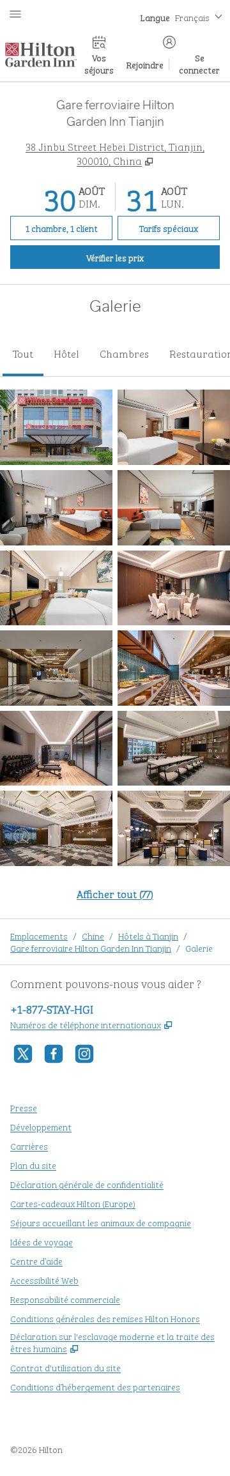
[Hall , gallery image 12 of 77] (174, 828)
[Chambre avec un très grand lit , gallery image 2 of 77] (174, 427)
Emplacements (39, 935)
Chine (93, 935)
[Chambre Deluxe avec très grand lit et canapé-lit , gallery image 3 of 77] (56, 507)
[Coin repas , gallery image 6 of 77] (174, 588)
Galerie (199, 947)
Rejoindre (145, 64)
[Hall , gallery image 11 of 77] (56, 828)
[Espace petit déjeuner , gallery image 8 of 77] (174, 668)
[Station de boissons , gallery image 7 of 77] (56, 668)
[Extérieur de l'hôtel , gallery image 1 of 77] (56, 427)
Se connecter (199, 63)
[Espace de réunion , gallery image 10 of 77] (174, 748)
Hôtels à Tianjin (148, 935)
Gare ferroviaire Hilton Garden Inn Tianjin (90, 947)
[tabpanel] (115, 653)
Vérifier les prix (153, 257)
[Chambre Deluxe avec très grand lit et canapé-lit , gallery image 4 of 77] (174, 507)
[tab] (23, 354)
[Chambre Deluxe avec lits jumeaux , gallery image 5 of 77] (56, 588)
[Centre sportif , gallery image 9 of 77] (56, 748)
